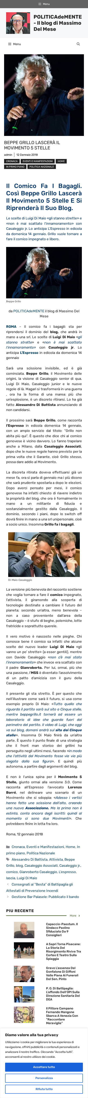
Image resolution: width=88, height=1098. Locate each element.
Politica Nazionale (41, 166)
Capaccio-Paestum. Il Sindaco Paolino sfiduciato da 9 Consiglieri (62, 929)
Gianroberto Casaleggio (38, 872)
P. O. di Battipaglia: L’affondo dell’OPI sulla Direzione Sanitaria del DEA (63, 994)
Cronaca (12, 161)
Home (61, 161)
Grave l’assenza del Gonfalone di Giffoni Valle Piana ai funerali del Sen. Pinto (62, 973)
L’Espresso (29, 353)
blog (19, 866)
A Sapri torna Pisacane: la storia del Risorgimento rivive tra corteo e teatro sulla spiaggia (63, 951)
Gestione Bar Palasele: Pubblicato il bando (45, 897)
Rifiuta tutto (44, 1089)
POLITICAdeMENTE (28, 311)
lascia (10, 878)
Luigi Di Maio (27, 878)
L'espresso (67, 872)
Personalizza (44, 1078)
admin (8, 155)
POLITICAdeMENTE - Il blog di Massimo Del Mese (58, 23)
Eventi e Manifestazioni (38, 161)
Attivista (56, 859)
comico (12, 872)
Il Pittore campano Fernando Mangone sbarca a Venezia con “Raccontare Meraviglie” (62, 1016)
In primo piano (15, 166)
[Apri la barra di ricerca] (78, 44)
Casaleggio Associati (41, 866)
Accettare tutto (44, 1067)
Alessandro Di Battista (29, 859)
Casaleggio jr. (69, 866)
